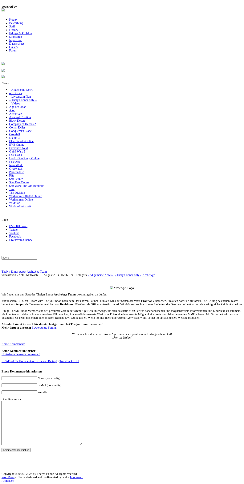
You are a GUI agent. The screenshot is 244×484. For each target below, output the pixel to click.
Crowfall (14, 134)
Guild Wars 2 (17, 151)
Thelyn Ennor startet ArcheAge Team (24, 271)
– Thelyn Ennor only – (23, 100)
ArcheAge (15, 113)
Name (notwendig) (49, 378)
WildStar (14, 203)
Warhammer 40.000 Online (25, 196)
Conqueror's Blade (20, 130)
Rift (11, 175)
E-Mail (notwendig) (49, 385)
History (13, 29)
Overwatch (15, 168)
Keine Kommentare (13, 344)
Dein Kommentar (12, 399)
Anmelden (8, 480)
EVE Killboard (18, 226)
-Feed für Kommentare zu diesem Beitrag (29, 361)
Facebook (15, 236)
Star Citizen (16, 179)
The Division (17, 192)
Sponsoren (15, 36)
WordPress (8, 477)
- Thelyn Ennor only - (128, 275)
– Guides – (15, 93)
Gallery (13, 47)
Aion (12, 110)
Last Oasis (15, 155)
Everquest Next (18, 148)
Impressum (15, 40)
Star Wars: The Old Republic (26, 185)
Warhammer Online (21, 199)
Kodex (13, 19)
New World (16, 165)
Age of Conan (17, 106)
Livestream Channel (21, 240)
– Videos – (15, 103)
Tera (11, 189)
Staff (12, 26)
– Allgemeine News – (22, 89)
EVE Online (16, 144)
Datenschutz (16, 43)
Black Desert (17, 120)
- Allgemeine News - (100, 275)
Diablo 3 (14, 137)
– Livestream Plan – (21, 96)
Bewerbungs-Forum (44, 327)
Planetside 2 (16, 172)
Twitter (13, 229)
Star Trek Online (19, 182)
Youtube (14, 233)
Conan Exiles (17, 127)
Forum (13, 50)
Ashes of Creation (20, 117)
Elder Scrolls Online (21, 141)
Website (42, 392)
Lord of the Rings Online (24, 158)
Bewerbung (16, 23)
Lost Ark (14, 161)
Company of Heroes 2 (22, 124)
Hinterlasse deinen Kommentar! (21, 354)
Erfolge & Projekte (20, 33)
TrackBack (69, 361)
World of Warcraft (20, 206)
